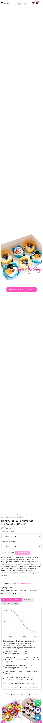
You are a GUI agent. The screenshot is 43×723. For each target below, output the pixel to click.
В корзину (22, 552)
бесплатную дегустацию (27, 583)
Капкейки (21, 515)
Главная (4, 515)
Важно (15, 603)
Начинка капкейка (9, 541)
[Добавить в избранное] (19, 700)
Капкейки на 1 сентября (28, 590)
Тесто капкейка (8, 532)
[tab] (11, 599)
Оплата (6, 603)
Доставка (28, 599)
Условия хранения (11, 599)
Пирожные (13, 515)
